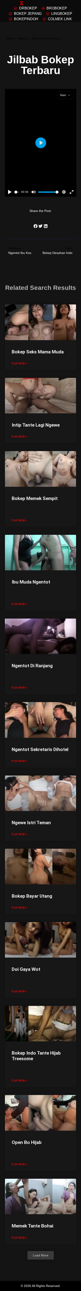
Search (23, 38)
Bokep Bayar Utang (32, 896)
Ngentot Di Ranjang (32, 665)
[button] (35, 226)
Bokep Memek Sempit (35, 498)
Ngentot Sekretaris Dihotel (40, 749)
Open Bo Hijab (27, 1142)
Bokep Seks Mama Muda (38, 352)
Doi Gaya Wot (26, 969)
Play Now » (19, 363)
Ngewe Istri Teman (31, 822)
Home (9, 38)
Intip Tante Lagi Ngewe (36, 425)
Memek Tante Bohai (32, 1226)
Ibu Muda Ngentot (31, 582)
